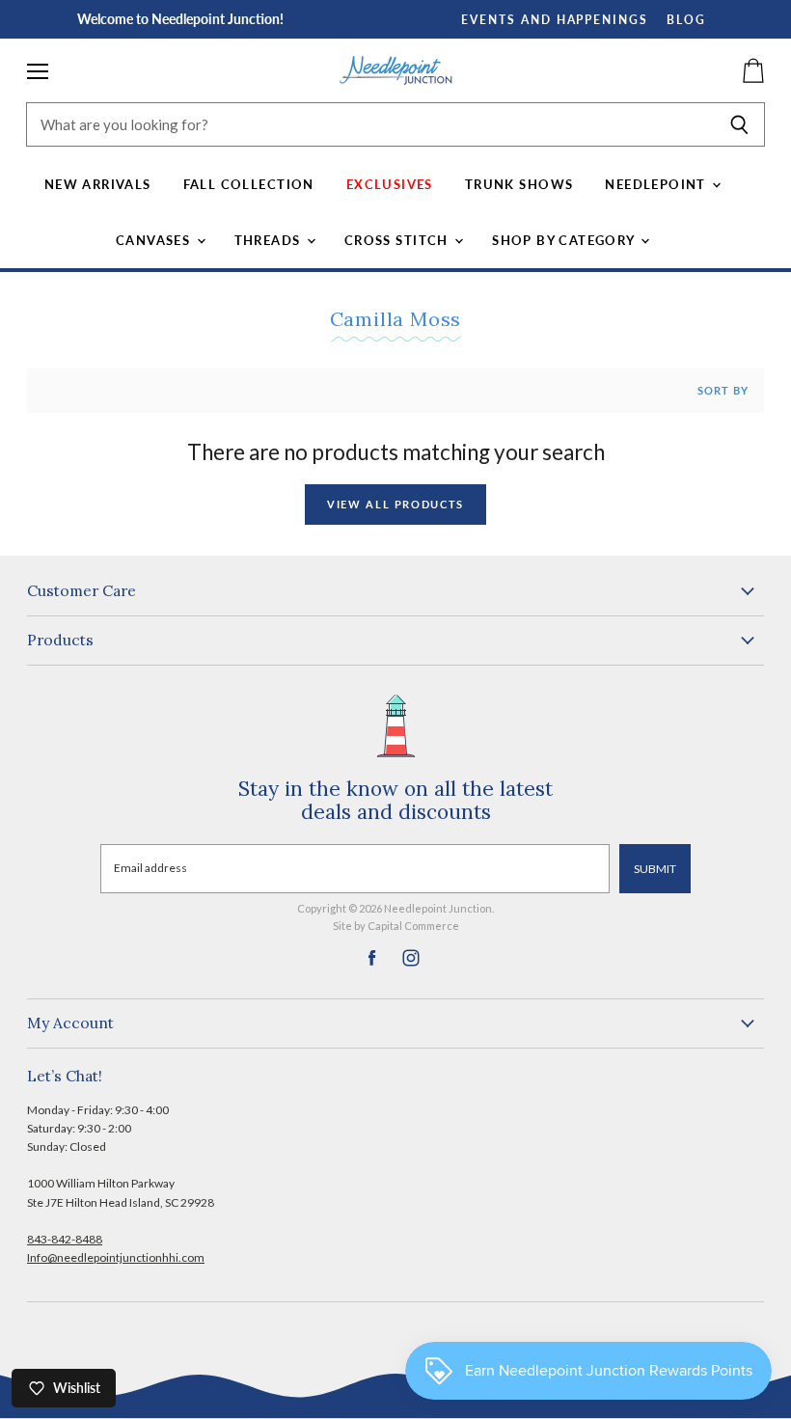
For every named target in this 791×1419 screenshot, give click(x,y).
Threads (269, 240)
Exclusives (389, 184)
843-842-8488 (64, 1239)
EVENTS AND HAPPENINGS (554, 20)
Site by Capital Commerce (396, 925)
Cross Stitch (398, 240)
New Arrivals (97, 184)
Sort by (723, 390)
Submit (655, 868)
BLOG (686, 20)
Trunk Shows (519, 184)
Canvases (155, 240)
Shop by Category (565, 240)
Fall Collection (248, 184)
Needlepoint (657, 184)
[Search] (739, 124)
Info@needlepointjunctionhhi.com (116, 1257)
